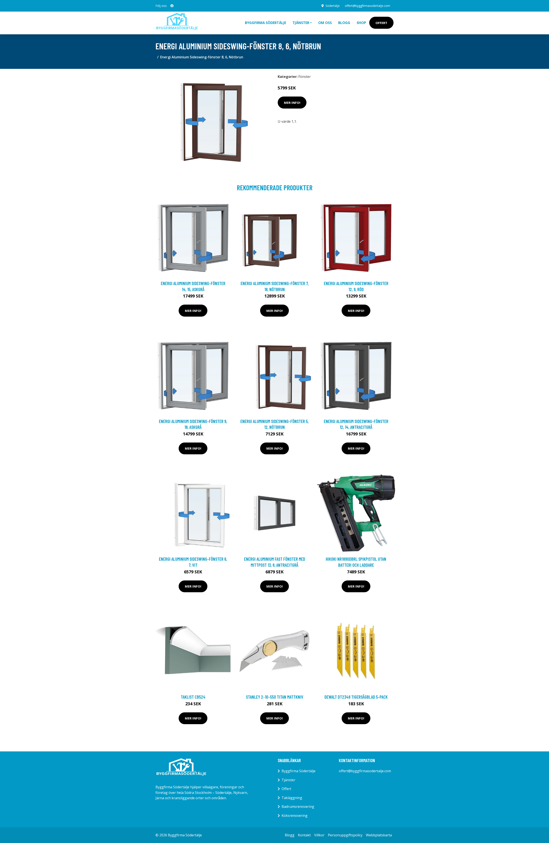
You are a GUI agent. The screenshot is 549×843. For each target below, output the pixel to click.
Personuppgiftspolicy (345, 835)
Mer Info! (292, 102)
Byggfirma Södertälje (265, 22)
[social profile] (172, 6)
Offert (381, 23)
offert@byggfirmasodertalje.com (367, 6)
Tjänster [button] (301, 22)
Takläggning (292, 797)
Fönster (304, 76)
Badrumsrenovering (298, 806)
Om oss (325, 22)
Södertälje (333, 6)
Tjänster (288, 780)
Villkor (319, 835)
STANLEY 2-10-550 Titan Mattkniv (274, 696)
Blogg (344, 22)
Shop (361, 22)
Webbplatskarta (379, 835)
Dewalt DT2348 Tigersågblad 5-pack (356, 696)
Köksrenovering (295, 815)
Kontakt (304, 835)
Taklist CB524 (193, 696)
